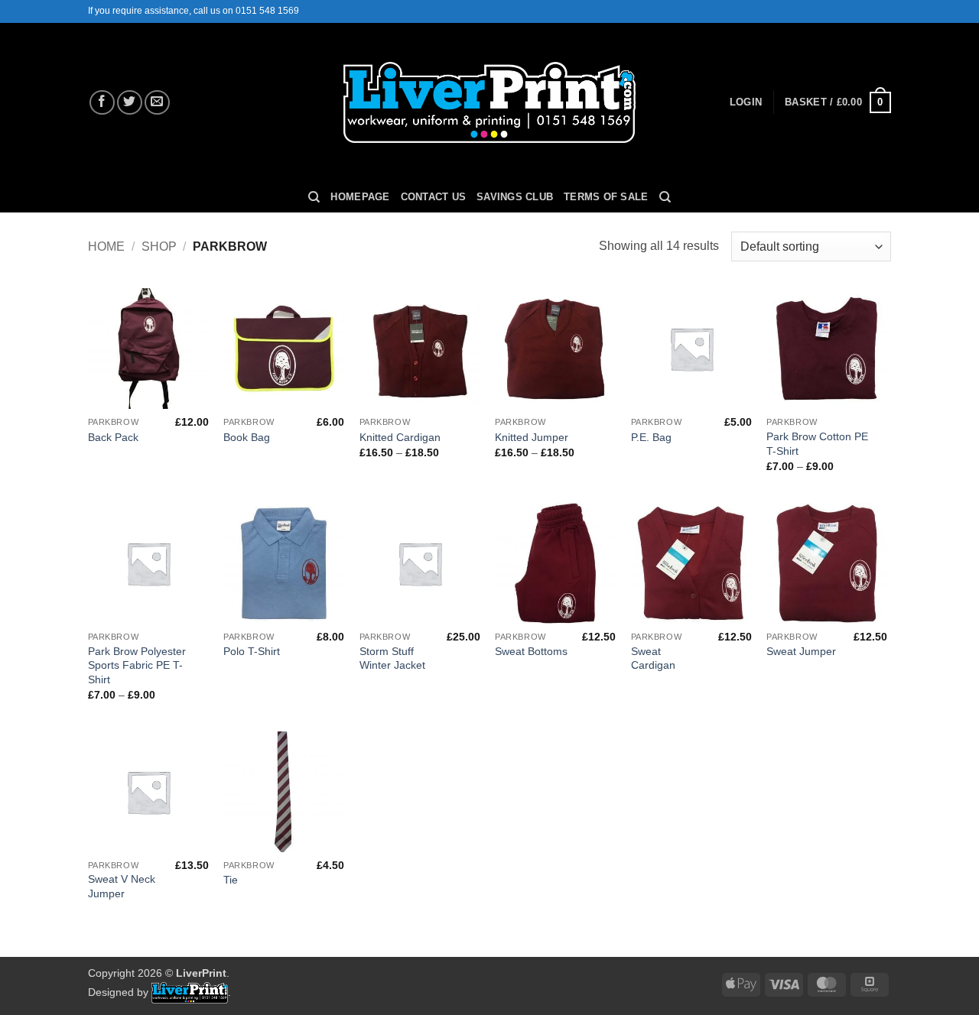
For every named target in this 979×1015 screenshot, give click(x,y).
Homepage (359, 197)
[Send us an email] (157, 102)
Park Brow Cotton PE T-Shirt (817, 443)
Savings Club (514, 197)
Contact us (434, 197)
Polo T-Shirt (251, 651)
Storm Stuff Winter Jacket (392, 658)
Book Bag (246, 437)
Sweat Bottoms (531, 651)
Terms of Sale (606, 197)
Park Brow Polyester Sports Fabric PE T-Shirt (137, 665)
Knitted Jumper (531, 437)
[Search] (314, 197)
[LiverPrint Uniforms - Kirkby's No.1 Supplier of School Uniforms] (489, 103)
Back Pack (113, 437)
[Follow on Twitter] (129, 102)
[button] (746, 102)
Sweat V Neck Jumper (121, 886)
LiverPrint (201, 973)
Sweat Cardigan (653, 658)
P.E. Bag (651, 437)
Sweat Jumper (801, 651)
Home (106, 246)
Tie (230, 880)
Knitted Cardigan (400, 437)
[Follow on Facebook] (102, 102)
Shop (159, 246)
